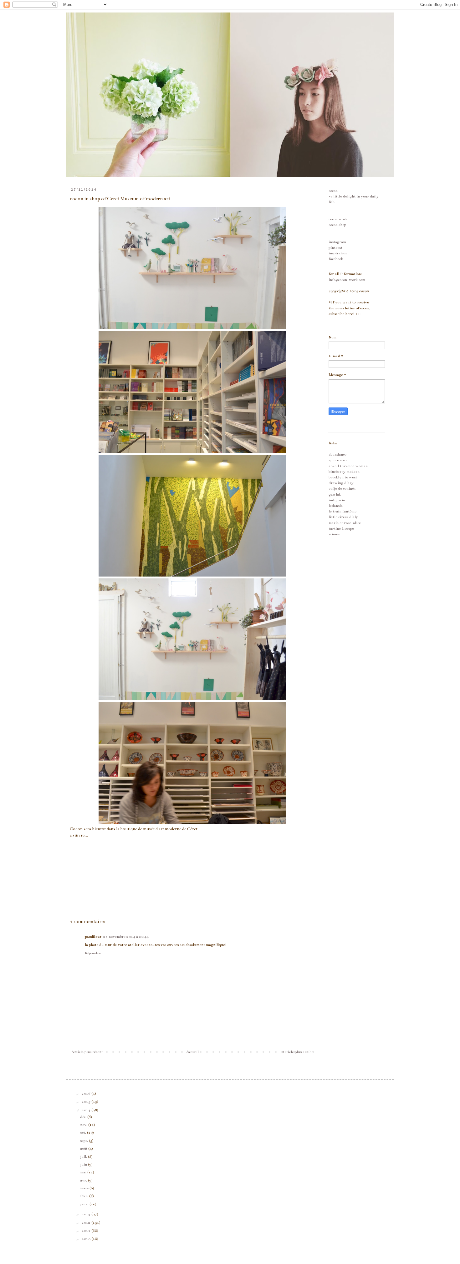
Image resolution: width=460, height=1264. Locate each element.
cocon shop (337, 224)
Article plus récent (87, 1052)
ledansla (336, 505)
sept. (84, 1140)
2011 (86, 1230)
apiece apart (339, 460)
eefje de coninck (342, 488)
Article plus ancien (298, 1052)
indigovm (337, 500)
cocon (333, 190)
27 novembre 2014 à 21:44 (126, 936)
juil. (84, 1156)
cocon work (338, 219)
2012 (86, 1222)
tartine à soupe (341, 528)
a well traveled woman (348, 466)
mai (83, 1172)
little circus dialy (343, 517)
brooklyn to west (343, 477)
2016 (86, 1093)
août (84, 1148)
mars (84, 1188)
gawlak (335, 494)
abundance (337, 454)
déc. (83, 1117)
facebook (336, 259)
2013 (86, 1214)
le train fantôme (342, 511)
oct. (83, 1132)
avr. (84, 1180)
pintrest (335, 247)
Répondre (93, 953)
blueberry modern (344, 471)
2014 (86, 1110)
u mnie (334, 534)
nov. (84, 1124)
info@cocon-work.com (347, 279)
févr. (84, 1196)
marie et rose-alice (345, 523)
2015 (86, 1101)
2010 (86, 1239)
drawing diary (341, 483)
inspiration (338, 253)
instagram (337, 242)
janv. (84, 1204)
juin (84, 1164)
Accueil (192, 1052)
